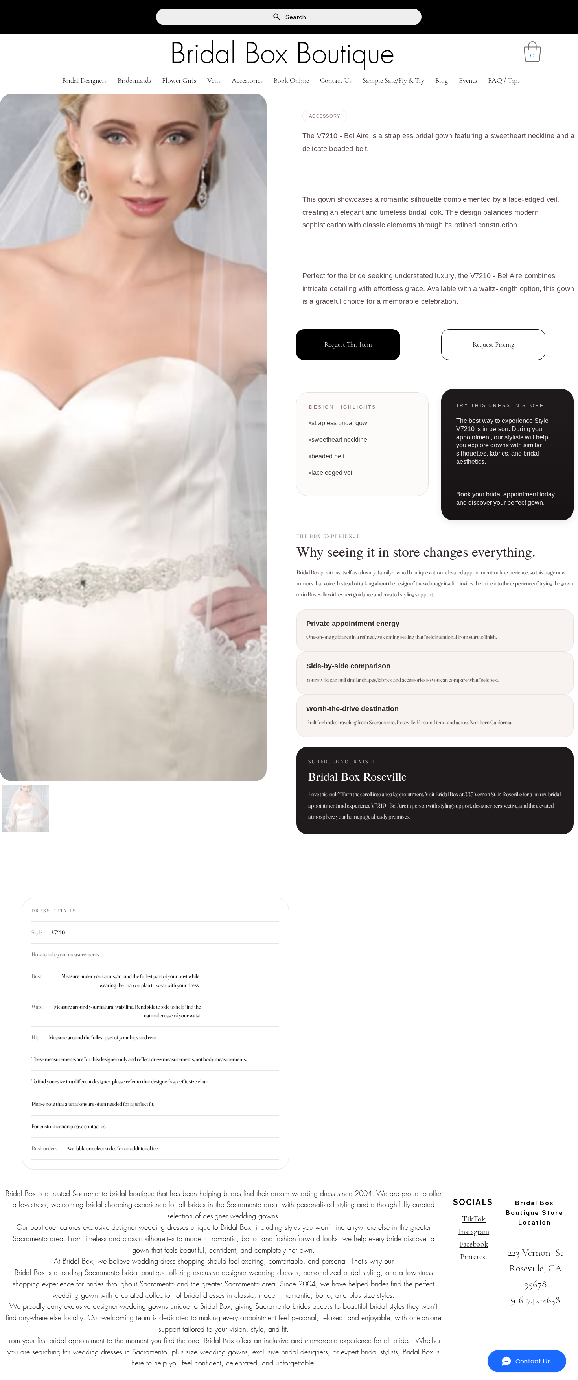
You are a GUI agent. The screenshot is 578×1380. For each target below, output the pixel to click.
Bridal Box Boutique (282, 53)
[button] (532, 51)
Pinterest (474, 1257)
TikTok (474, 1219)
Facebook (474, 1244)
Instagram (473, 1231)
